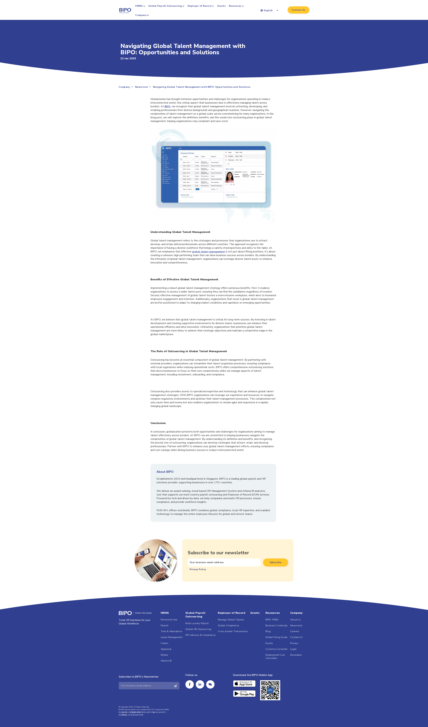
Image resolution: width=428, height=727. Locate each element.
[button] (298, 10)
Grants (221, 6)
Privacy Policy (198, 569)
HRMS (139, 6)
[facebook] (189, 684)
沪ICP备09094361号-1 (157, 712)
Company (140, 15)
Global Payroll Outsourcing (165, 6)
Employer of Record (199, 6)
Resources (235, 6)
